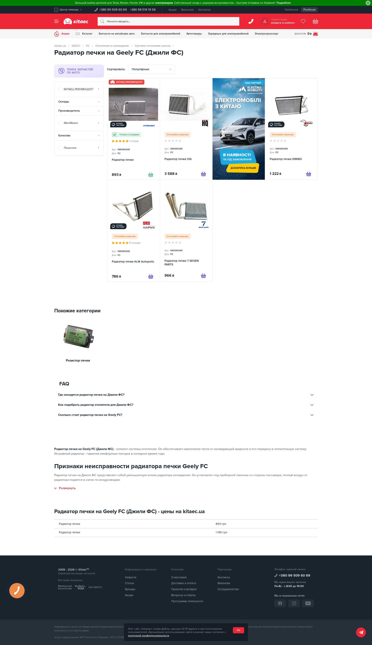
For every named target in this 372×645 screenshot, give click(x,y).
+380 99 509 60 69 (113, 10)
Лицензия (81, 147)
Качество (64, 135)
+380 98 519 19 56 (143, 10)
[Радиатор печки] (133, 129)
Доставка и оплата (183, 583)
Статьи (129, 583)
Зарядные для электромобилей (228, 33)
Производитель (69, 110)
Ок (238, 630)
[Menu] (56, 21)
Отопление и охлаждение (112, 45)
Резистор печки (78, 361)
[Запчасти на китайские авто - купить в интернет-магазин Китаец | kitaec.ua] (76, 21)
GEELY (76, 45)
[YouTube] (308, 603)
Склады (63, 101)
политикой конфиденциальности (148, 635)
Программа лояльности (187, 601)
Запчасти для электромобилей (160, 33)
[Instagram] (294, 603)
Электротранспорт (266, 33)
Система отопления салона (152, 45)
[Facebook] (280, 603)
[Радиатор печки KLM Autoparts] (133, 230)
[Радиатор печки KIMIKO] (291, 129)
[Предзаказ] (203, 174)
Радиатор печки (69, 524)
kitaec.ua (60, 45)
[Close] (368, 3)
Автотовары (194, 33)
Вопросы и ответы (183, 595)
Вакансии (187, 9)
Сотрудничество (228, 589)
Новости (130, 577)
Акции (172, 9)
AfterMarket (81, 123)
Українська (291, 9)
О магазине (179, 577)
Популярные (140, 69)
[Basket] (315, 21)
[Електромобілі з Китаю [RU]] (239, 129)
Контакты (204, 9)
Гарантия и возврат (184, 589)
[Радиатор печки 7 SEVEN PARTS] (186, 230)
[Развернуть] (65, 488)
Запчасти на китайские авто (117, 33)
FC (88, 45)
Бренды (130, 589)
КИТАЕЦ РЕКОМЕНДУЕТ (81, 89)
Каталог (87, 33)
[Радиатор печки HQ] (186, 129)
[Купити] (150, 174)
